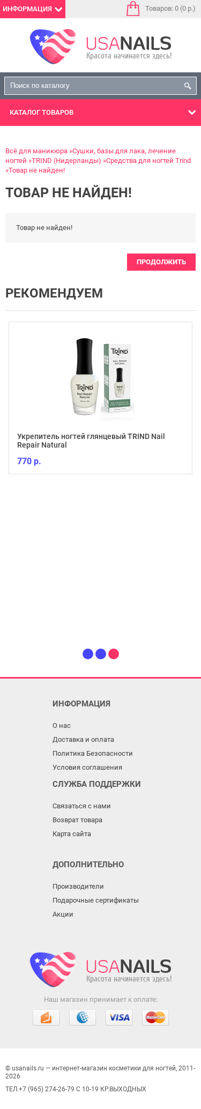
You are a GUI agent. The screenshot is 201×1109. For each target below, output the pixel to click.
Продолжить (161, 262)
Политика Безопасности (93, 753)
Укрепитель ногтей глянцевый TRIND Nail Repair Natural (91, 440)
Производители (78, 886)
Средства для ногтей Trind (148, 161)
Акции (63, 914)
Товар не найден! (37, 170)
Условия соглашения (87, 767)
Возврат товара (77, 820)
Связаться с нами (82, 806)
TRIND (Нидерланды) (66, 161)
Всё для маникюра (36, 151)
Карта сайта (72, 834)
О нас (62, 725)
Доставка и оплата (83, 739)
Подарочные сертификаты (96, 900)
